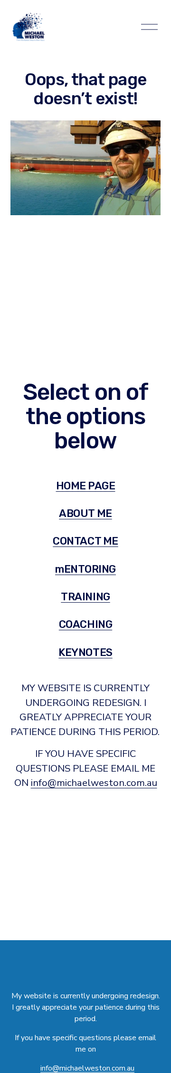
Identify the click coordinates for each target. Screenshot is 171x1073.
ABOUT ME (85, 513)
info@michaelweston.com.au (94, 782)
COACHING (85, 624)
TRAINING (85, 596)
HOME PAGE (85, 485)
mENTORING (85, 569)
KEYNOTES (85, 652)
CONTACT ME (85, 541)
